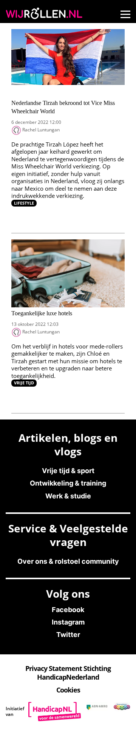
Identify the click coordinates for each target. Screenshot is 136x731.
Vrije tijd (24, 383)
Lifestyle (24, 203)
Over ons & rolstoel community (68, 561)
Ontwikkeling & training (68, 483)
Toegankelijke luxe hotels (41, 313)
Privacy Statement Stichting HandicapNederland (68, 673)
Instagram (68, 622)
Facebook (68, 610)
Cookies (68, 689)
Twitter (68, 634)
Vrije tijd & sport (68, 471)
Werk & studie (68, 496)
